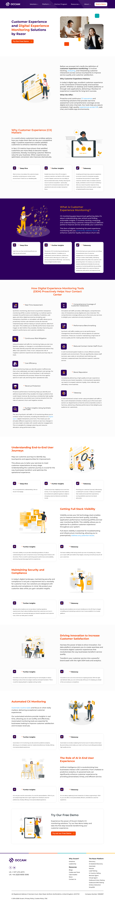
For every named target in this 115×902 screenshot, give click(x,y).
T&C (46, 898)
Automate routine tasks (21, 708)
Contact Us (72, 879)
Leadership (72, 864)
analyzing (71, 71)
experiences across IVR (88, 107)
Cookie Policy (39, 898)
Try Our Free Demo (21, 41)
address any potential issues (82, 535)
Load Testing (93, 871)
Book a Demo (101, 4)
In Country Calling (95, 873)
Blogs (71, 870)
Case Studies (73, 874)
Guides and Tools (74, 872)
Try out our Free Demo (61, 833)
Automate (92, 866)
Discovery (92, 861)
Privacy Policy (29, 898)
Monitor (91, 868)
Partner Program (60, 4)
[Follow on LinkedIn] (14, 867)
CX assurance (86, 99)
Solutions (33, 4)
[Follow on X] (10, 867)
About (86, 4)
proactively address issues (86, 231)
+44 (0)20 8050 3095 (20, 875)
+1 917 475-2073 (18, 872)
